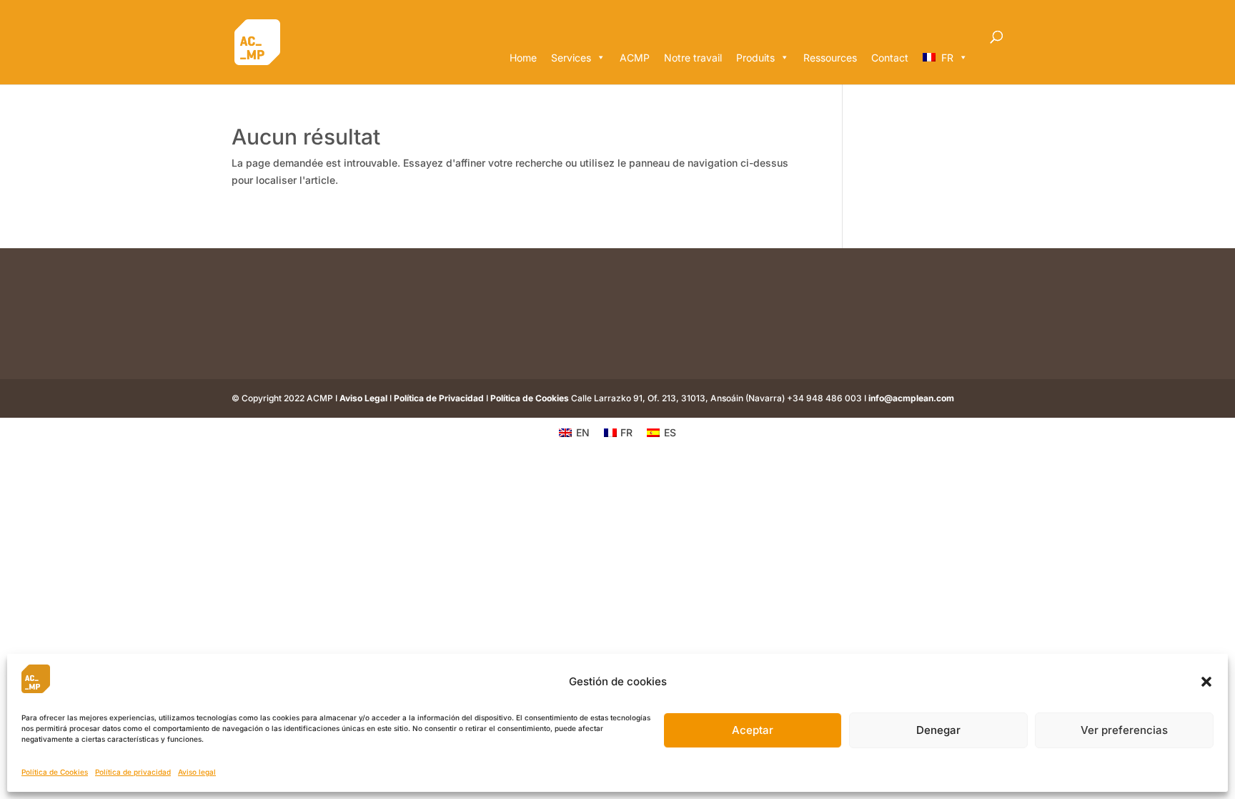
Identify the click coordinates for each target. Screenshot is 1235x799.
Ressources (830, 58)
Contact (889, 58)
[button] (1206, 682)
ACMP (635, 58)
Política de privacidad (133, 772)
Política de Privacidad (439, 398)
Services (571, 58)
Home (523, 58)
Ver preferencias (1124, 730)
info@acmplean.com (911, 398)
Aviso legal (197, 772)
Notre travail (693, 58)
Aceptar (752, 730)
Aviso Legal (363, 398)
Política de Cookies (54, 772)
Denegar (938, 730)
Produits (755, 58)
